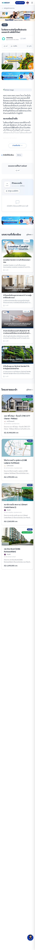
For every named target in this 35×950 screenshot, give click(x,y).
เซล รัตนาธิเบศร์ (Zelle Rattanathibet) (12, 550)
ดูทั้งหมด (29, 235)
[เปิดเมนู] (32, 2)
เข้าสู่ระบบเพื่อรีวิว (13, 191)
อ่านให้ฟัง (15, 46)
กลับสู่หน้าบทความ (9, 8)
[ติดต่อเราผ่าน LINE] (30, 937)
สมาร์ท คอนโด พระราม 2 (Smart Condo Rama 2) (15, 506)
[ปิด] (33, 935)
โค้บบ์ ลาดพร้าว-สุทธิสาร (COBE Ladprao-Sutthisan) (15, 462)
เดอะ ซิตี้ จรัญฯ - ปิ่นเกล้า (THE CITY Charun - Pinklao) (17, 417)
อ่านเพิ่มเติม (16, 145)
